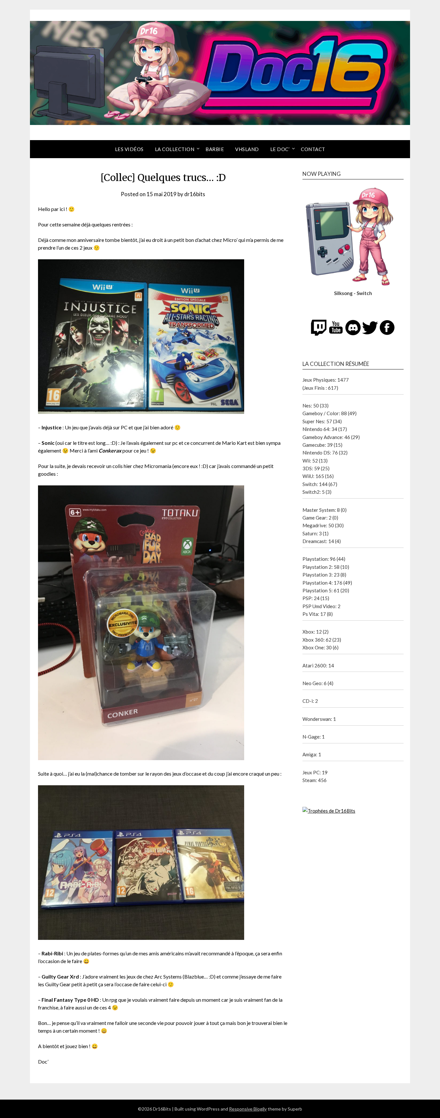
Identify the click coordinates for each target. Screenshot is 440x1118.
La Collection (175, 149)
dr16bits (194, 194)
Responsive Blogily (248, 1109)
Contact (313, 149)
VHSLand (247, 149)
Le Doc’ (280, 149)
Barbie (215, 149)
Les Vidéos (129, 149)
